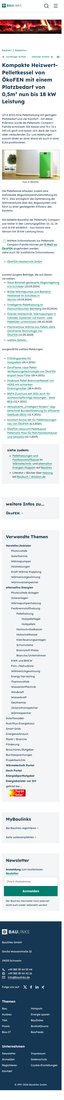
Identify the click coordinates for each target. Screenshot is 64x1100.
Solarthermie (19, 556)
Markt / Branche (16, 739)
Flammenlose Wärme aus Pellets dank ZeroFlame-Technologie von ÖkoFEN (31, 330)
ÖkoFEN (13, 513)
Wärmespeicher (21, 713)
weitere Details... (17, 340)
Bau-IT (6, 1032)
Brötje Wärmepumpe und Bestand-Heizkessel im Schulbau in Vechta (29, 295)
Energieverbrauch (17, 734)
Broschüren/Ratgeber (20, 749)
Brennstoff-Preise (27, 650)
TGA (4, 1020)
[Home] (31, 933)
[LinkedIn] (38, 987)
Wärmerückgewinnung (25, 577)
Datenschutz (39, 1059)
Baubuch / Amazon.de (31, 476)
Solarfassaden (15, 718)
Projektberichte (15, 760)
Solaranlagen (19, 598)
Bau (4, 1008)
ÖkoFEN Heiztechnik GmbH (24, 261)
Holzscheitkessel (26, 634)
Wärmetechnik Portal (20, 765)
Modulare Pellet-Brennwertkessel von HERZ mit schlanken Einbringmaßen (30, 384)
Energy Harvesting (23, 676)
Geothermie (18, 702)
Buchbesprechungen (19, 754)
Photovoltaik (19, 550)
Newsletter (9, 1053)
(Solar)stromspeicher (24, 707)
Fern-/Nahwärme (22, 666)
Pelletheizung (24, 613)
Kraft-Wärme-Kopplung (26, 571)
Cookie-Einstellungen (44, 1065)
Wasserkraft (19, 697)
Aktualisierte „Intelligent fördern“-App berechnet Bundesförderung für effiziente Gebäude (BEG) (33, 410)
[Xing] (44, 987)
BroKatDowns (39, 1026)
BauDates (37, 1020)
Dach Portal (14, 770)
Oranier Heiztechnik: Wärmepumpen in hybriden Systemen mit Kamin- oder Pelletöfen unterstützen (31, 317)
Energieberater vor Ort (21, 781)
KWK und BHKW (21, 660)
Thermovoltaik (20, 681)
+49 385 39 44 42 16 (20, 973)
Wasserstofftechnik (23, 686)
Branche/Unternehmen (31, 655)
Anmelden (8, 1059)
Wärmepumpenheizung (26, 603)
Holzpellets (28, 624)
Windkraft (17, 692)
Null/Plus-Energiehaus (20, 723)
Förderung (12, 744)
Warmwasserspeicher (24, 582)
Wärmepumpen (21, 561)
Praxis (6, 1026)
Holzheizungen (20, 566)
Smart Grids (13, 728)
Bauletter (12, 873)
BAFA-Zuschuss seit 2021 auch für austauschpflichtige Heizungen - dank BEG (31, 397)
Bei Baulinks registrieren (21, 828)
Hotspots (36, 1008)
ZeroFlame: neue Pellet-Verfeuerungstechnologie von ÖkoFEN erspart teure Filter (31, 371)
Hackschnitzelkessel (29, 629)
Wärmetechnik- (22, 463)
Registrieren (9, 1065)
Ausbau (7, 1014)
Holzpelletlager (31, 618)
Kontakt (7, 1071)
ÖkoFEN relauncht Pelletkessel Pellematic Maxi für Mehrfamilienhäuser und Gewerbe (32, 432)
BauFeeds (37, 1032)
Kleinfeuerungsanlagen (31, 639)
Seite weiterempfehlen (20, 837)
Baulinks (6, 50)
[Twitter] (26, 987)
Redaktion (21, 50)
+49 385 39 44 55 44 (20, 969)
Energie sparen (40, 1014)
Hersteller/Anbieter (18, 545)
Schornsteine (24, 645)
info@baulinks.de (19, 977)
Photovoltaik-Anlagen (25, 592)
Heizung (47, 472)
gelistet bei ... (14, 786)
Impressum (38, 1053)
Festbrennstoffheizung (25, 608)
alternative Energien (19, 587)
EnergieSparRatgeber (20, 775)
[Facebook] (32, 987)
